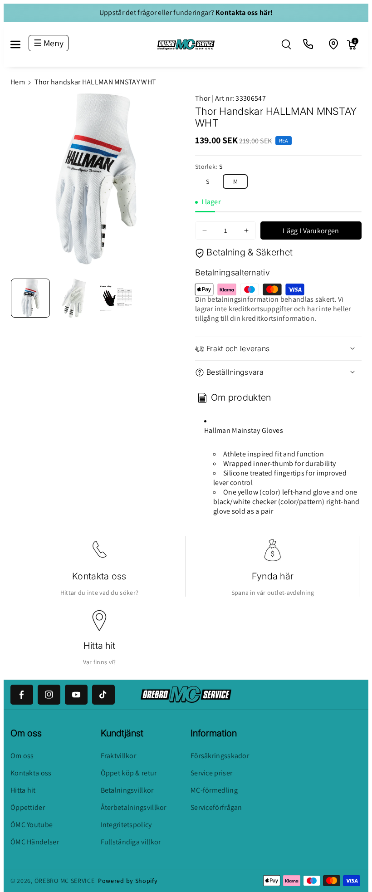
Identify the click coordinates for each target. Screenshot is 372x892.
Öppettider (27, 807)
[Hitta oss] (334, 44)
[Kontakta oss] (308, 44)
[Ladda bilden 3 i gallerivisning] (117, 298)
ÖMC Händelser (34, 842)
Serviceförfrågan (216, 807)
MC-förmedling (214, 790)
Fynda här (273, 576)
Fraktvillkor (119, 755)
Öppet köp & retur (129, 773)
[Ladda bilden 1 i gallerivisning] (30, 298)
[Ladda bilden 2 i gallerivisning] (73, 298)
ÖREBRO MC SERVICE (64, 881)
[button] (20, 44)
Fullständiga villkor (131, 842)
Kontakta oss (99, 576)
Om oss (22, 755)
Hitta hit (99, 645)
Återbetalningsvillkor (133, 807)
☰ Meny (49, 43)
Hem (17, 82)
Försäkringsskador (220, 755)
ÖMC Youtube (31, 824)
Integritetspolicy (126, 824)
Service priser (211, 773)
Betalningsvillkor (127, 790)
